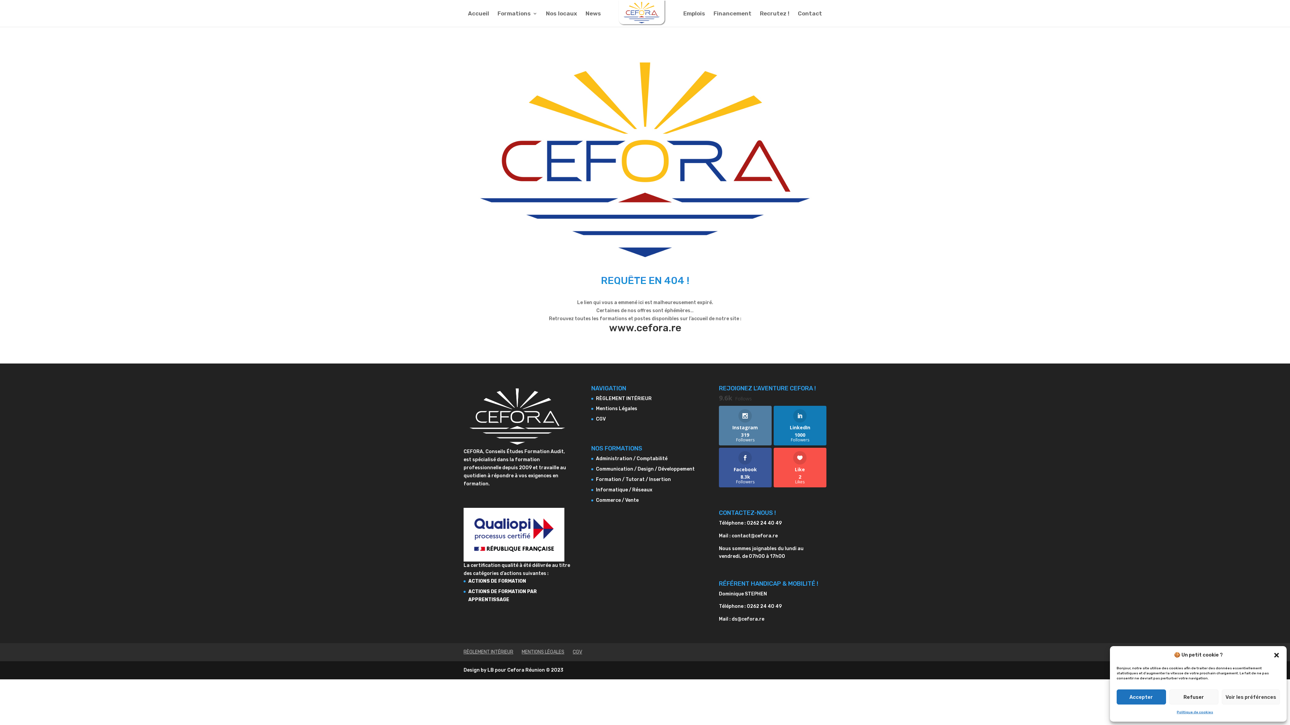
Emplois (694, 14)
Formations (514, 14)
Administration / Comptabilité (632, 459)
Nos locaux (561, 14)
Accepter (1141, 697)
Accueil (478, 14)
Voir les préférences (1251, 697)
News (593, 14)
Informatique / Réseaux (624, 490)
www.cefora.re (645, 328)
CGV (601, 419)
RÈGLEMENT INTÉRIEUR (624, 398)
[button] (1276, 655)
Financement (732, 14)
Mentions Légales (616, 409)
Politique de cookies (1195, 712)
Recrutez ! (774, 14)
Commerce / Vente (617, 500)
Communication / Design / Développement (645, 469)
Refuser (1194, 697)
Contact (810, 14)
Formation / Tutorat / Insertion (633, 479)
